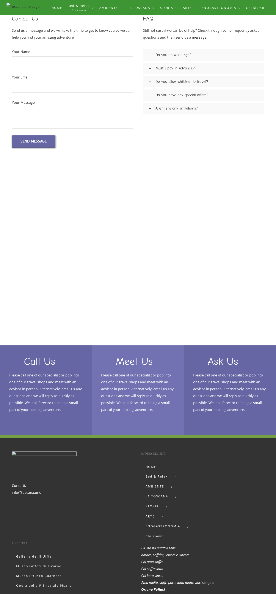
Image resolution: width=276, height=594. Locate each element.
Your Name (21, 51)
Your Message (23, 102)
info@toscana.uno (26, 492)
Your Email (20, 77)
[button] (203, 55)
